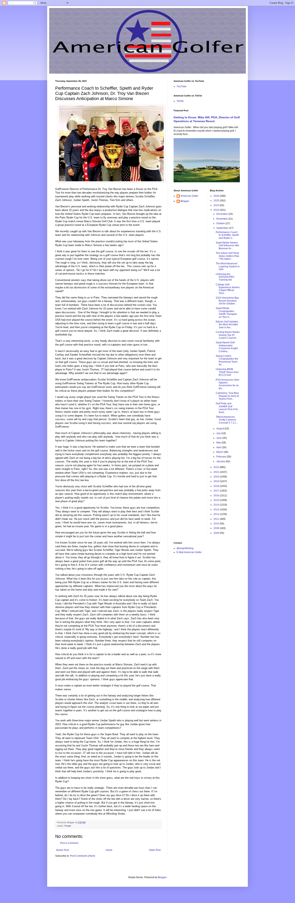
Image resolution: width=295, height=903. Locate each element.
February (221, 456)
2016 (217, 495)
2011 (217, 519)
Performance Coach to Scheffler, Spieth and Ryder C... (227, 235)
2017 (217, 490)
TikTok (180, 101)
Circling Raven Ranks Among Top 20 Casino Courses (228, 335)
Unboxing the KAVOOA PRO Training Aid (225, 277)
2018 (217, 486)
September (222, 228)
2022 (217, 467)
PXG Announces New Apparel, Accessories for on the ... (227, 384)
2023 (217, 210)
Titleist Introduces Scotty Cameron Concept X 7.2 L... (227, 420)
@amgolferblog (185, 548)
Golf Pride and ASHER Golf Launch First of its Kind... (227, 407)
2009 (217, 528)
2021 (217, 472)
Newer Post (62, 850)
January (221, 461)
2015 (217, 500)
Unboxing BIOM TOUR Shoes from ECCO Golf (227, 372)
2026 (217, 196)
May (219, 442)
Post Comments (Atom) (82, 855)
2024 (217, 205)
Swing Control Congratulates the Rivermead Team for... (227, 360)
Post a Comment (69, 843)
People (67, 826)
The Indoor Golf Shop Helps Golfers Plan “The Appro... (227, 256)
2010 (217, 523)
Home (109, 850)
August (220, 428)
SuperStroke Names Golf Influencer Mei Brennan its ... (227, 245)
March (220, 452)
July (218, 433)
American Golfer (189, 196)
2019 (217, 481)
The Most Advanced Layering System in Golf (228, 266)
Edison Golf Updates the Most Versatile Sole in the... (227, 324)
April (219, 447)
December (222, 214)
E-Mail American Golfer (189, 552)
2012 (217, 514)
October (221, 223)
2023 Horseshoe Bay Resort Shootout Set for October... (227, 300)
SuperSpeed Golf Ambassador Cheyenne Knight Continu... (227, 347)
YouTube (181, 86)
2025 (217, 200)
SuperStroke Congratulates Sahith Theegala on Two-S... (226, 312)
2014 (217, 504)
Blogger (185, 201)
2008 (217, 533)
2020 (217, 476)
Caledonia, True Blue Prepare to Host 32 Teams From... (227, 396)
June (219, 438)
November (222, 218)
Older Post (155, 850)
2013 (217, 509)
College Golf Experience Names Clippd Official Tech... (228, 289)
